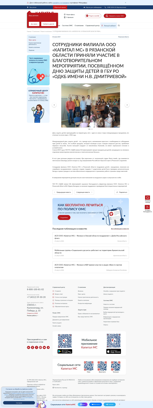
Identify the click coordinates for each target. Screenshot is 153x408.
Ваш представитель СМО (85, 316)
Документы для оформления (61, 319)
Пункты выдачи (57, 323)
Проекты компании (34, 47)
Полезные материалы (61, 303)
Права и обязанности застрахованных (89, 313)
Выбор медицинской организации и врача (113, 313)
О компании (79, 25)
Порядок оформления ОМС (60, 316)
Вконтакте (102, 372)
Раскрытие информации (85, 303)
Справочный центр (92, 25)
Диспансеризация (109, 287)
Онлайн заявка (57, 326)
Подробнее (64, 217)
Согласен (19, 403)
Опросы (105, 325)
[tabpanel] (90, 105)
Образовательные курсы (62, 306)
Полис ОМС (56, 313)
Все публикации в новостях (120, 228)
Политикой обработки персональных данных (23, 398)
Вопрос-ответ (59, 294)
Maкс (88, 372)
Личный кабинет (110, 26)
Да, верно (34, 24)
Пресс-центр (32, 40)
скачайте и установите (61, 3)
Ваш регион (33, 7)
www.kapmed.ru (112, 383)
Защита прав (82, 310)
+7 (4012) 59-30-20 (36, 297)
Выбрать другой (48, 24)
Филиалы (80, 291)
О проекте (58, 291)
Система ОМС (67, 25)
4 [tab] (52, 128)
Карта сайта (56, 384)
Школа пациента (108, 294)
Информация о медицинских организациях (111, 317)
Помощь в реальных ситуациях (64, 300)
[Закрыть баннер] (125, 2)
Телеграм (116, 372)
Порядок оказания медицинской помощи (112, 308)
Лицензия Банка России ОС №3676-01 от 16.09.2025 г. (64, 380)
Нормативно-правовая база (111, 321)
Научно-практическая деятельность (35, 43)
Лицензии (31, 50)
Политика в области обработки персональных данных (36, 385)
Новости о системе (108, 304)
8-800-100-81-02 (35, 289)
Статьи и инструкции (61, 297)
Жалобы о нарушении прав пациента (114, 291)
